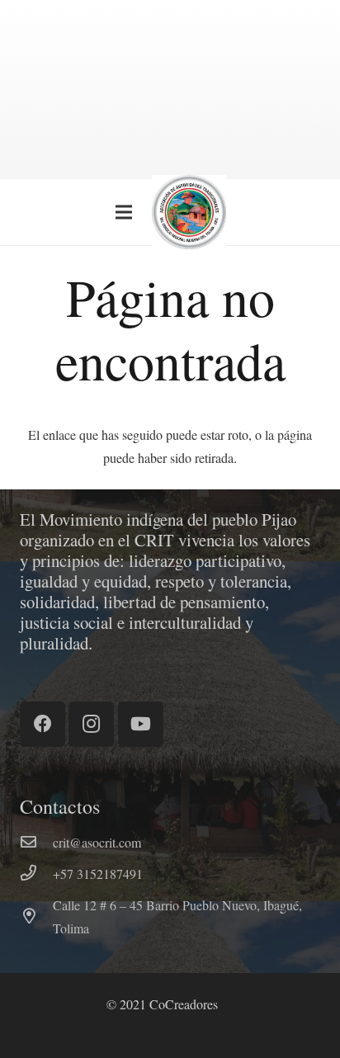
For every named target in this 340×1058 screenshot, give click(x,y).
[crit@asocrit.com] (36, 842)
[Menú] (124, 212)
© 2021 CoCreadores (162, 1004)
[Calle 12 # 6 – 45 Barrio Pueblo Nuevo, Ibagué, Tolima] (36, 916)
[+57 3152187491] (36, 874)
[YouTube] (140, 724)
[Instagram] (91, 724)
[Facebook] (42, 724)
